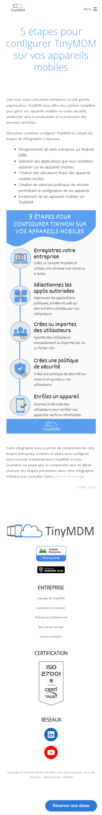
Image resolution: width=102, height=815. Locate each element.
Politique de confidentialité (51, 617)
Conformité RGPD (51, 636)
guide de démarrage (68, 476)
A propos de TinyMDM (51, 598)
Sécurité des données (51, 627)
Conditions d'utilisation (51, 608)
